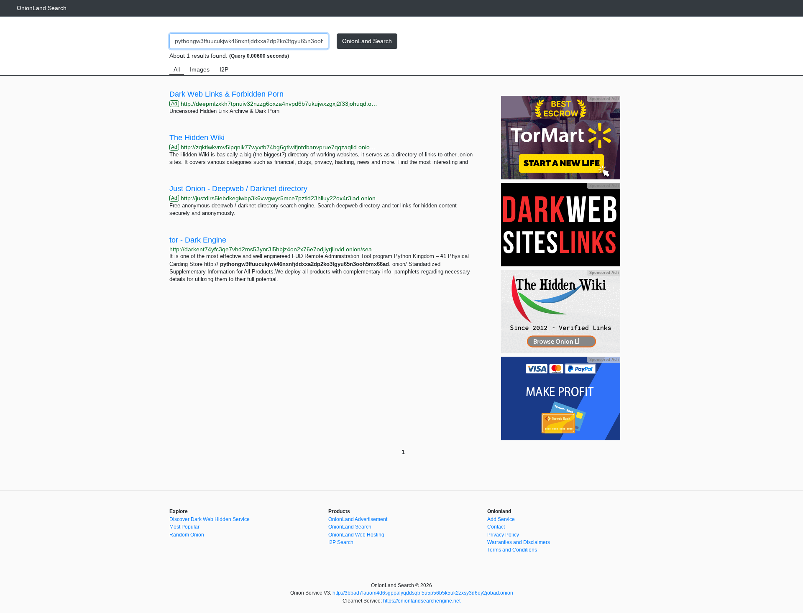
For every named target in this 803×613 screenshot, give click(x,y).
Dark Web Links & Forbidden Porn (226, 94)
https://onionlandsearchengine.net (421, 600)
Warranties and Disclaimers (518, 542)
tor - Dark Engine (197, 240)
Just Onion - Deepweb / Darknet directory (238, 188)
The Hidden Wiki (197, 137)
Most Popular (184, 526)
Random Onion (186, 534)
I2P (224, 69)
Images (200, 69)
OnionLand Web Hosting (356, 534)
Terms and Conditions (512, 549)
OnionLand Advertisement (357, 519)
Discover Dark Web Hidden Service (209, 519)
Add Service (501, 519)
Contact (496, 526)
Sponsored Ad (604, 99)
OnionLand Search (41, 8)
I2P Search (340, 542)
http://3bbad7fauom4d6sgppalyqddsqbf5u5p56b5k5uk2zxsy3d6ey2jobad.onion (422, 592)
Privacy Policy (503, 534)
